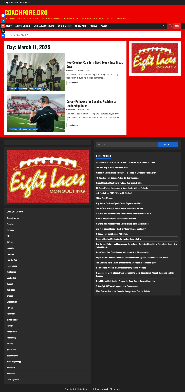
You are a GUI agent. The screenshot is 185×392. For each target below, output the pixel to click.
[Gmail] (3, 25)
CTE (8, 235)
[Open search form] (164, 25)
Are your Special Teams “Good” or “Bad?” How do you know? (121, 228)
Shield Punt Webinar (104, 198)
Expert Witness (64, 25)
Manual (10, 283)
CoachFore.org (26, 12)
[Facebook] (3, 15)
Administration (13, 217)
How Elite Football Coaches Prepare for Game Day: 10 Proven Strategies (125, 281)
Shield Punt (80, 25)
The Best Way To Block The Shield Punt (112, 167)
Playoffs (10, 325)
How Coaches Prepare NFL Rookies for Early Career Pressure (121, 267)
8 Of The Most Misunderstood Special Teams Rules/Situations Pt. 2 (123, 213)
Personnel (11, 313)
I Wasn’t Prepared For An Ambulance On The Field (116, 218)
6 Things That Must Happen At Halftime (112, 233)
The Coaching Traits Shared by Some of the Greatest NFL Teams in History (126, 262)
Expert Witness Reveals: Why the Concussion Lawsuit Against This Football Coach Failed (132, 257)
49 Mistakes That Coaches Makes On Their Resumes (117, 177)
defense (10, 241)
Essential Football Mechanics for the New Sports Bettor (118, 238)
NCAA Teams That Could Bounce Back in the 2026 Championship (122, 252)
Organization (12, 301)
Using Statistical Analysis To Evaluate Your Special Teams (119, 182)
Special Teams (12, 355)
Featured (10, 253)
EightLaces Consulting (44, 25)
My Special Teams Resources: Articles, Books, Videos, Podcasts (122, 187)
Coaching (13, 88)
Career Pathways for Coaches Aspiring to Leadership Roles (36, 113)
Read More (74, 83)
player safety (12, 319)
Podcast (104, 25)
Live (177, 25)
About (7, 25)
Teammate (11, 367)
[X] (3, 30)
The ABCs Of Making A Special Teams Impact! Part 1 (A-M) (119, 208)
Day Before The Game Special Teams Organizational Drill (118, 203)
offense (10, 295)
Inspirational (12, 265)
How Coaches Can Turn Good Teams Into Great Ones (36, 72)
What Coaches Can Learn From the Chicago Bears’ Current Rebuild (123, 291)
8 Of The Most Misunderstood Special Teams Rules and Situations (122, 223)
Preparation (12, 331)
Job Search (23, 129)
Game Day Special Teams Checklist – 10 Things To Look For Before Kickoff (126, 172)
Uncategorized (13, 379)
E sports (10, 247)
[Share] (3, 35)
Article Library (22, 25)
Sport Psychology (36, 88)
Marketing (11, 289)
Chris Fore (72, 70)
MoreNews (102, 389)
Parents (10, 307)
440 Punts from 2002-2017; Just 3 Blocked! (114, 192)
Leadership (23, 88)
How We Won (12, 259)
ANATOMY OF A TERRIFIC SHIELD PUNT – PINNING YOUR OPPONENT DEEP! (125, 162)
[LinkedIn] (3, 20)
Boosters (10, 224)
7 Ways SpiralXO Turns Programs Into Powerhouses (117, 286)
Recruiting (11, 337)
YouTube (93, 25)
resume (10, 343)
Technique (11, 373)
